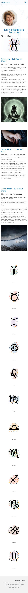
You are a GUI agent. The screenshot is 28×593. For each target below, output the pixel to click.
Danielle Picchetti (5, 2)
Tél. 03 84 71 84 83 (20, 581)
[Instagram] (14, 589)
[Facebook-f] (13, 589)
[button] (25, 2)
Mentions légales (14, 587)
